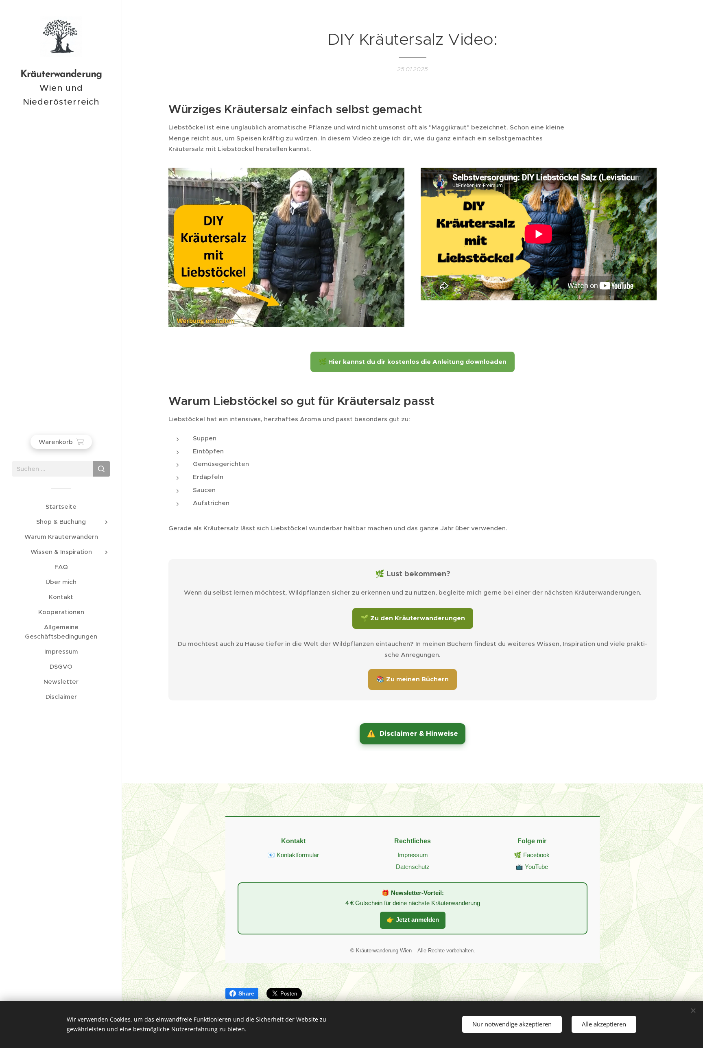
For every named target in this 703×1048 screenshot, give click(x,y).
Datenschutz (413, 867)
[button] (412, 733)
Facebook (536, 855)
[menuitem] (61, 506)
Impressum (412, 855)
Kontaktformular (298, 855)
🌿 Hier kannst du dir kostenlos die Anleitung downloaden (413, 362)
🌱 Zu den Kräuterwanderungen (412, 618)
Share (246, 993)
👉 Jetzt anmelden (412, 920)
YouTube (536, 867)
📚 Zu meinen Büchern (412, 679)
